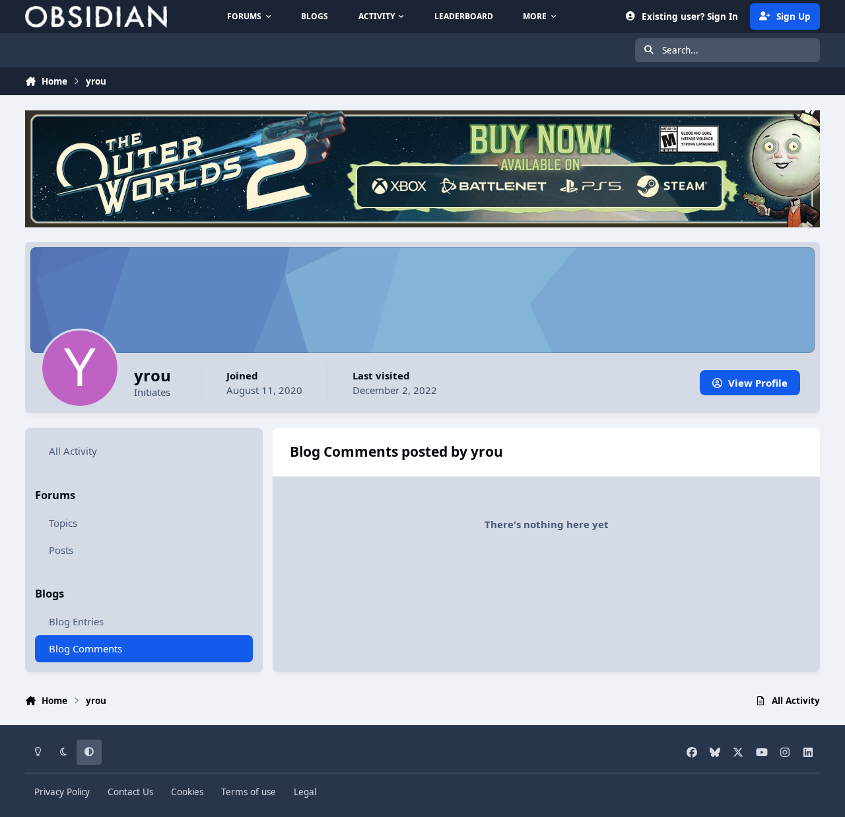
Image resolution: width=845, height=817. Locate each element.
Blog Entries (76, 621)
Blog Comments (85, 648)
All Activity (73, 450)
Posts (61, 550)
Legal (305, 792)
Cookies (187, 792)
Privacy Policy (62, 792)
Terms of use (248, 792)
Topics (63, 522)
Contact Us (130, 792)
